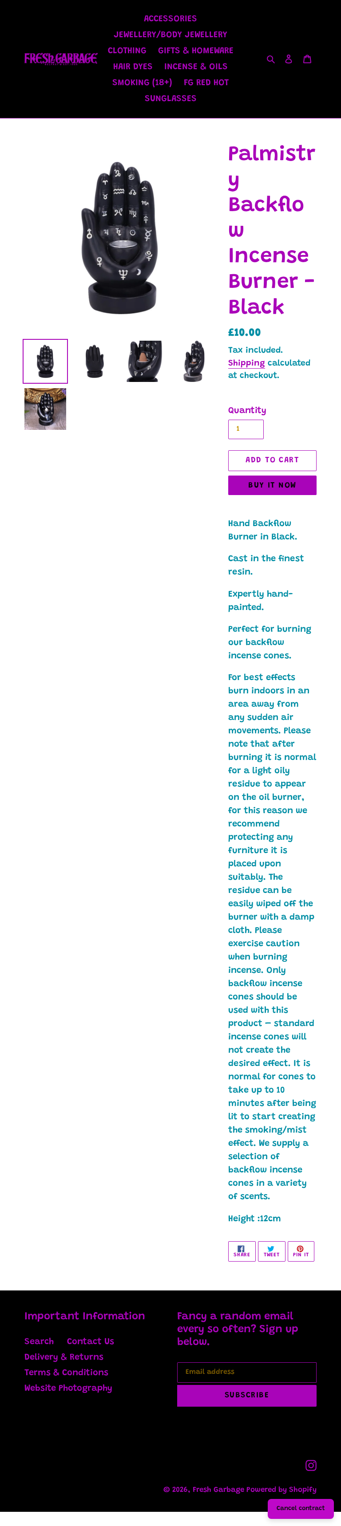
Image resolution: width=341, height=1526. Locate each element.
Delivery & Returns (63, 1357)
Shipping (246, 363)
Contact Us (90, 1341)
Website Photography (68, 1388)
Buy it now (272, 486)
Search (39, 1341)
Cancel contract (301, 1509)
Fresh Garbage (219, 1490)
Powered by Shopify (281, 1490)
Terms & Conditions (66, 1373)
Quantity (247, 410)
